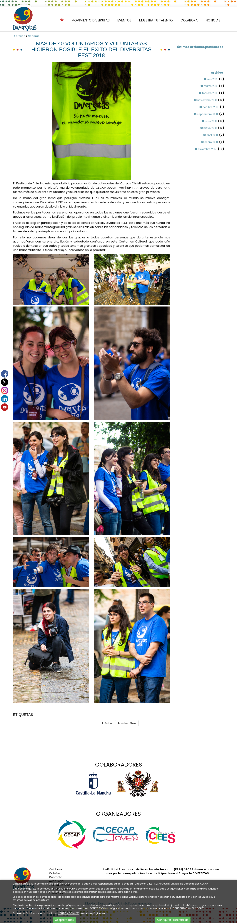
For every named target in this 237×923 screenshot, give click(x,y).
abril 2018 (212, 135)
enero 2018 (211, 142)
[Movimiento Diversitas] (24, 19)
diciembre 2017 (206, 149)
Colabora (189, 20)
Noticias (213, 20)
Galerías (54, 873)
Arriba (108, 723)
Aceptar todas (64, 920)
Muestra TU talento (156, 20)
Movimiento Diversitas (91, 20)
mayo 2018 (210, 128)
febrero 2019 (209, 93)
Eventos (124, 20)
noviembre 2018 (207, 100)
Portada (19, 36)
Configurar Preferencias (172, 920)
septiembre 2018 (207, 114)
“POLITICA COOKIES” (68, 913)
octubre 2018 (210, 107)
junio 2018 (210, 121)
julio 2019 (212, 79)
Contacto (55, 877)
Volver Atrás (128, 723)
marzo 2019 (210, 86)
